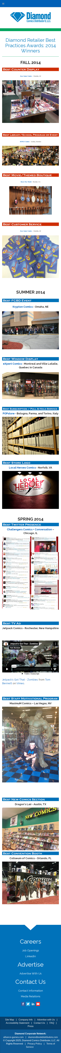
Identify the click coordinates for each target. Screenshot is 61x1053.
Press (30, 1026)
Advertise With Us (31, 973)
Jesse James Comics (26, 76)
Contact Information (30, 990)
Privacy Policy (35, 1043)
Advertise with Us (46, 1019)
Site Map (9, 1019)
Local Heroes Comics (22, 467)
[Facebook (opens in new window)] (23, 1003)
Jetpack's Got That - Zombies (20, 679)
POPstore (9, 413)
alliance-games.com (13, 1037)
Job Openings (30, 950)
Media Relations (30, 996)
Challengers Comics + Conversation (29, 529)
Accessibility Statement (17, 1023)
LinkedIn (30, 956)
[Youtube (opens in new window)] (38, 1003)
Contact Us (39, 1023)
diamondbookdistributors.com (43, 1037)
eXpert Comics (12, 363)
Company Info (26, 1019)
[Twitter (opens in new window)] (28, 1003)
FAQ (52, 1023)
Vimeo (20, 683)
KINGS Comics (25, 141)
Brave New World (26, 182)
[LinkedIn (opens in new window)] (33, 1003)
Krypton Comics (23, 306)
